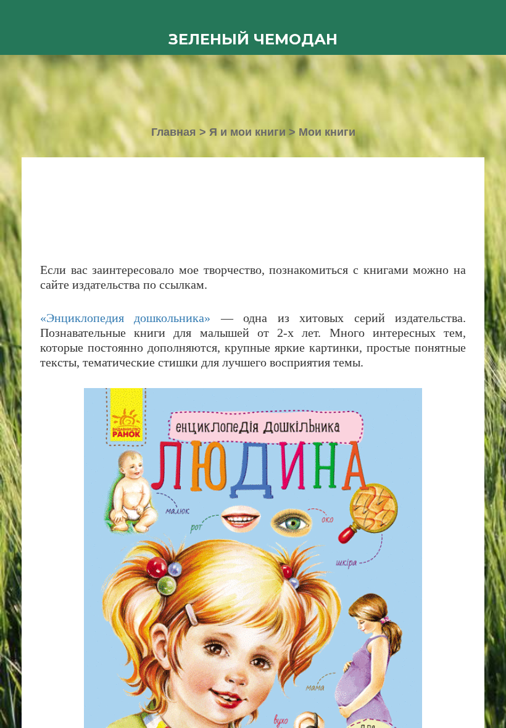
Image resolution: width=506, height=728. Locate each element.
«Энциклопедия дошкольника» (125, 318)
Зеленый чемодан (253, 39)
